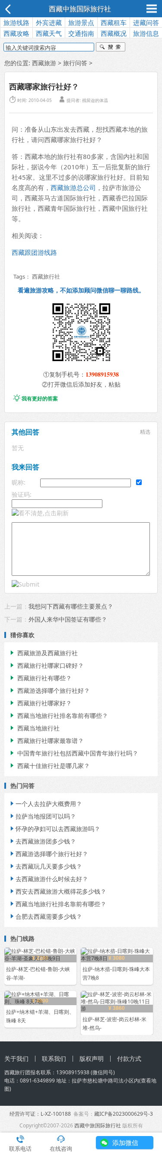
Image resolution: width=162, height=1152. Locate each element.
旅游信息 (146, 33)
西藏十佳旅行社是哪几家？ (49, 766)
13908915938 (102, 374)
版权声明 (91, 1058)
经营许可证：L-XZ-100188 (40, 1113)
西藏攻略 (16, 33)
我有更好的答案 (35, 398)
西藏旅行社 (46, 276)
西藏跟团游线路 (34, 252)
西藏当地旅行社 (34, 728)
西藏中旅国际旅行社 (80, 8)
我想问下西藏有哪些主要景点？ (71, 606)
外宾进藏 (49, 22)
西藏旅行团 (17, 1072)
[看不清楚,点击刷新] (40, 513)
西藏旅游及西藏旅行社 (43, 653)
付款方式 (129, 1058)
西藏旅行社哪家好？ (40, 703)
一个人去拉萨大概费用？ (45, 804)
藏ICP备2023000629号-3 (123, 1113)
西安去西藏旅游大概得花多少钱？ (57, 891)
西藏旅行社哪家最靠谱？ (46, 740)
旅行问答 (75, 63)
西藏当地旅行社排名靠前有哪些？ (58, 715)
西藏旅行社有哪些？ (40, 678)
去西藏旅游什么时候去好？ (48, 879)
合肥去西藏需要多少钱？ (45, 916)
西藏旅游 (44, 63)
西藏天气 (49, 33)
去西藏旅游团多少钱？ (42, 841)
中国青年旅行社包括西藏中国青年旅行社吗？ (73, 753)
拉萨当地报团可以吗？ (42, 816)
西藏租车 (114, 22)
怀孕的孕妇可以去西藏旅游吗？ (54, 829)
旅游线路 (16, 22)
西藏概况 (114, 33)
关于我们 (16, 1058)
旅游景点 (81, 22)
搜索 (110, 48)
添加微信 (125, 1142)
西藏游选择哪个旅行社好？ (49, 690)
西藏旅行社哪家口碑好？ (46, 665)
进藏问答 (146, 22)
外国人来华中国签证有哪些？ (68, 619)
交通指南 (81, 33)
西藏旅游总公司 (73, 187)
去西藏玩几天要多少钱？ (45, 866)
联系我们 (54, 1058)
